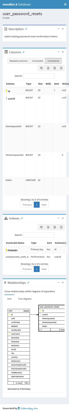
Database (17, 4)
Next (44, 204)
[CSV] (54, 68)
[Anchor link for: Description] (25, 28)
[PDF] (61, 68)
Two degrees (24, 298)
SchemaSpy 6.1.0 (29, 408)
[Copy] (41, 68)
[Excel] (48, 68)
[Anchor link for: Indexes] (21, 218)
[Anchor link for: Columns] (22, 51)
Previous (27, 204)
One (9, 298)
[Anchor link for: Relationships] (27, 282)
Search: (18, 75)
